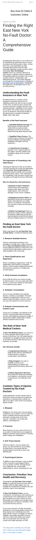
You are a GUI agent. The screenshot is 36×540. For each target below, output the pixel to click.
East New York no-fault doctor (13, 83)
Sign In (31, 2)
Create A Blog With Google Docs (12, 2)
